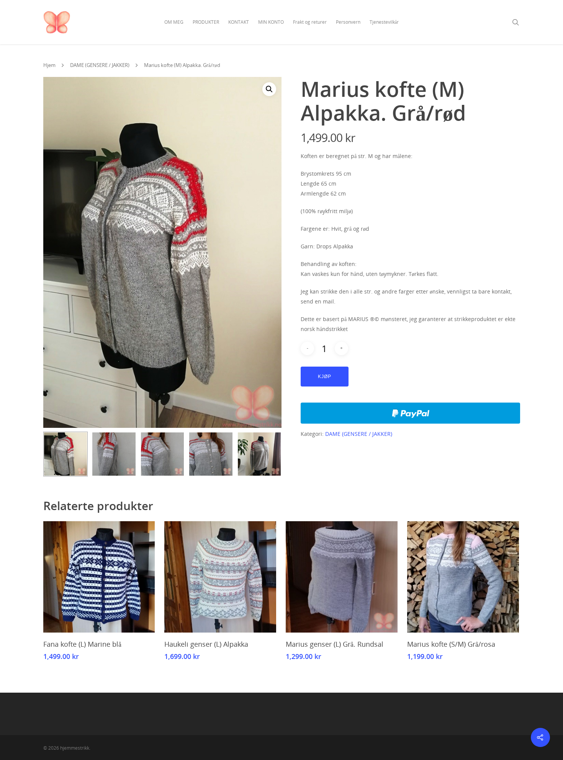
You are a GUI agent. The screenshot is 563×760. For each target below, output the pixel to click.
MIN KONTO (271, 22)
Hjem (49, 65)
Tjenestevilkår (384, 22)
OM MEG (173, 22)
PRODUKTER (206, 22)
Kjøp (324, 376)
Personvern (348, 22)
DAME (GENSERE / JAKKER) (99, 65)
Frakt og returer (310, 22)
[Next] (271, 455)
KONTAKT (238, 22)
